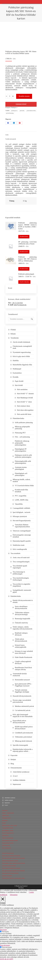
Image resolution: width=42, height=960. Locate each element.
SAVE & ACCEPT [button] (6, 959)
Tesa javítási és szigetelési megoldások (21, 585)
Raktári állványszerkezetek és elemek (23, 601)
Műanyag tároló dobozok (23, 741)
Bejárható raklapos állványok (21, 634)
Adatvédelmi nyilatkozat (21, 772)
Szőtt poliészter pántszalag (24, 422)
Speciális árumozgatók (20, 745)
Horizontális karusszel (22, 680)
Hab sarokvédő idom (24, 414)
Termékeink (15, 338)
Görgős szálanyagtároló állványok (23, 662)
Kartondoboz (17, 373)
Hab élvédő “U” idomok (25, 394)
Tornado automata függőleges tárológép (22, 691)
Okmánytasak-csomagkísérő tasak (22, 347)
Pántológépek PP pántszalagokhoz (20, 450)
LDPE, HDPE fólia (21, 500)
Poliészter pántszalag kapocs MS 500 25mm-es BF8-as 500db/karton (27, 259)
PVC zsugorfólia (20, 496)
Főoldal (13, 330)
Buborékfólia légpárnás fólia (22, 365)
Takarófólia (19, 504)
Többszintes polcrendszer (23, 737)
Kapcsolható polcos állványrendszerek (19, 721)
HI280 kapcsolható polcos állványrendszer (24, 728)
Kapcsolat (14, 755)
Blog (12, 764)
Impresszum (17, 784)
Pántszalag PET (20, 433)
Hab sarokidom (22, 389)
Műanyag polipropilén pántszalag (22, 428)
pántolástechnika (31, 110)
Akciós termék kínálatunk (21, 342)
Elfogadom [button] (13, 895)
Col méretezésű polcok (22, 710)
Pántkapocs (14, 107)
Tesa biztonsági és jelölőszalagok (19, 573)
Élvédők (15, 377)
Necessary (5, 931)
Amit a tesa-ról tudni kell (21, 557)
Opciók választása (24, 282)
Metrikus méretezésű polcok (24, 706)
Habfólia (16, 360)
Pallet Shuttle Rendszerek (23, 657)
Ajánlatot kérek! (21, 104)
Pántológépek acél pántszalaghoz (21, 474)
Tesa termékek (15, 553)
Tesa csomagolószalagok (21, 562)
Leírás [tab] (7, 135)
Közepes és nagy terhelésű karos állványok (24, 652)
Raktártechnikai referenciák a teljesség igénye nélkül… (23, 750)
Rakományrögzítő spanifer (22, 541)
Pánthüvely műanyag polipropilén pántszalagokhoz (22, 443)
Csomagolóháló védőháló (21, 508)
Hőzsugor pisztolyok (20, 516)
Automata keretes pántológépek (21, 468)
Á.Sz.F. (15, 776)
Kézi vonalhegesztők (20, 549)
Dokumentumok (16, 768)
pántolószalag (10, 113)
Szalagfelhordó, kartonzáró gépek (22, 591)
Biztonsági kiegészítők (22, 619)
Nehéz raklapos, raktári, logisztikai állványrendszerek (22, 628)
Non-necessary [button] (5, 945)
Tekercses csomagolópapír (22, 531)
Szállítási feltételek (19, 780)
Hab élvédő (19, 385)
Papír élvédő (19, 381)
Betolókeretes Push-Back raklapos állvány (23, 668)
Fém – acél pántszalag (22, 437)
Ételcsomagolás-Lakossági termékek (22, 536)
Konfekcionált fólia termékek (21, 491)
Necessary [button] (3, 930)
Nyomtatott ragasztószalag (22, 352)
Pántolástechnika (18, 418)
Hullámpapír (17, 369)
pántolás (22, 110)
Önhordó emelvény (21, 623)
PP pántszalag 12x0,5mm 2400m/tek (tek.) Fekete (27, 243)
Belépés (13, 759)
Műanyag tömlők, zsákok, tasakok (21, 480)
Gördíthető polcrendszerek (24, 733)
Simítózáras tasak (18, 545)
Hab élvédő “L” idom (24, 402)
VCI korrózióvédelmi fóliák (24, 485)
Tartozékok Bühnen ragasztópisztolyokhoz (22, 526)
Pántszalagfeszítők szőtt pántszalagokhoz (23, 462)
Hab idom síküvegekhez (25, 410)
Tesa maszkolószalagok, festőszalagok (21, 579)
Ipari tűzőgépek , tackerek (21, 512)
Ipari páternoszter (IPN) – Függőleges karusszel (23, 685)
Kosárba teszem (24, 96)
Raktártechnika (16, 596)
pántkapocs (14, 110)
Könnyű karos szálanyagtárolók (20, 646)
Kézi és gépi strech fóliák (21, 356)
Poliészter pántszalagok (26, 274)
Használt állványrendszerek (22, 696)
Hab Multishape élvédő (25, 398)
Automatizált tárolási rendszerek (20, 674)
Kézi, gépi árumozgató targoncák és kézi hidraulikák (23, 715)
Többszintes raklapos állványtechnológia (22, 613)
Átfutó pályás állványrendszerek (21, 640)
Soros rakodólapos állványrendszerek (21, 607)
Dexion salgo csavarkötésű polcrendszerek (22, 701)
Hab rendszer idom (23, 406)
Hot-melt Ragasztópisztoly (22, 520)
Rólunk (13, 334)
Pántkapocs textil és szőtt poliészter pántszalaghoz (23, 456)
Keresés (32, 319)
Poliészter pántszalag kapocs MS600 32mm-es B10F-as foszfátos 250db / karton (27, 226)
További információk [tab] (10, 139)
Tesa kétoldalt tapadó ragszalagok (20, 567)
